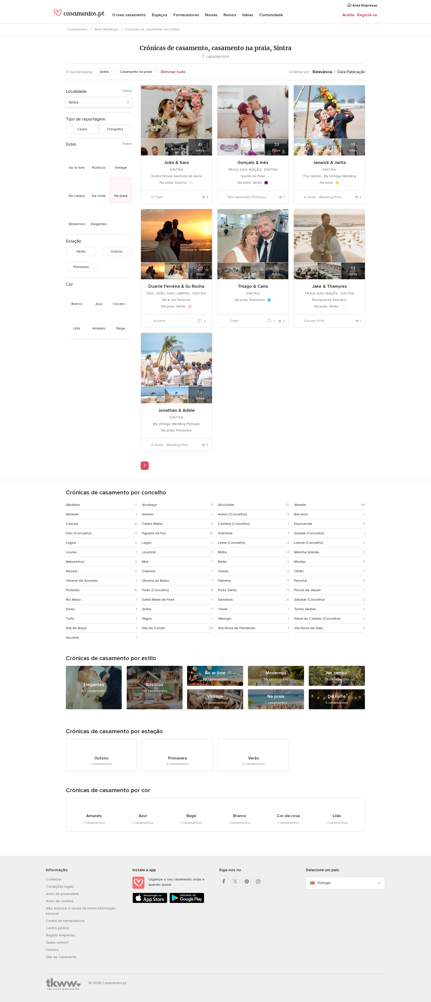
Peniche (300, 580)
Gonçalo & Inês (252, 162)
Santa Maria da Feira (158, 599)
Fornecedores (186, 14)
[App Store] (149, 902)
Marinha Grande (306, 552)
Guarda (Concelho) (309, 533)
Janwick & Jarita (329, 162)
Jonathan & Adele (176, 410)
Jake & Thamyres (329, 286)
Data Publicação (351, 71)
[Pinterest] (246, 881)
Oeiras (223, 571)
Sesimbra (225, 599)
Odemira (148, 571)
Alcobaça (149, 505)
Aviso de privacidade (62, 894)
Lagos (147, 543)
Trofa (70, 618)
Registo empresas (60, 935)
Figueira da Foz (154, 533)
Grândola (225, 533)
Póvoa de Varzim (307, 590)
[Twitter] (235, 881)
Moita (222, 562)
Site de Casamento (61, 957)
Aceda (348, 14)
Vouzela (72, 637)
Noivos (229, 14)
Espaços (159, 14)
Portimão (73, 590)
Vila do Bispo (76, 628)
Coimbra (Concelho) (234, 524)
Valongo (224, 618)
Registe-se (367, 14)
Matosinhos (75, 562)
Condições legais (60, 886)
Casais (82, 129)
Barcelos (301, 514)
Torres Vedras (305, 609)
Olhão (299, 571)
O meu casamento (129, 14)
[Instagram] (258, 881)
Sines (70, 609)
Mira (145, 562)
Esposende (303, 524)
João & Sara (176, 162)
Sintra (146, 609)
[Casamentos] (79, 15)
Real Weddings (106, 29)
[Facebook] (223, 881)
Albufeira (73, 505)
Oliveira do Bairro (155, 580)
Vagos (147, 618)
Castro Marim (152, 524)
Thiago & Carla (253, 286)
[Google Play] (186, 902)
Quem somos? (57, 942)
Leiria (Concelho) (231, 543)
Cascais (72, 524)
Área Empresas (364, 5)
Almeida (72, 514)
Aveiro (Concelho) (232, 514)
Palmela (224, 580)
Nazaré (71, 571)
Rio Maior (73, 599)
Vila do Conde (153, 628)
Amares (148, 514)
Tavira (222, 609)
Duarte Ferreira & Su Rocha (176, 286)
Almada (300, 505)
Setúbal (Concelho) (309, 599)
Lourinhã (149, 552)
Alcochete (226, 505)
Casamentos (77, 29)
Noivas (211, 14)
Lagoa (71, 543)
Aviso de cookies (60, 901)
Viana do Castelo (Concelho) (317, 618)
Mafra (222, 552)
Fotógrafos (115, 129)
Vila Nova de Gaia (308, 628)
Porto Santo (227, 590)
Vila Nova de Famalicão (236, 628)
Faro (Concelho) (79, 533)
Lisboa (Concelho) (308, 543)
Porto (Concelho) (155, 590)
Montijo (300, 562)
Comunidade (271, 14)
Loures (71, 552)
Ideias (247, 14)
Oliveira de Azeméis (82, 580)
